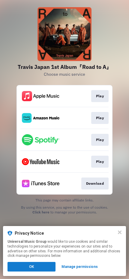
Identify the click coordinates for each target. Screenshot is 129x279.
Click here (41, 212)
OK (31, 267)
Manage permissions (80, 267)
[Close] (119, 232)
